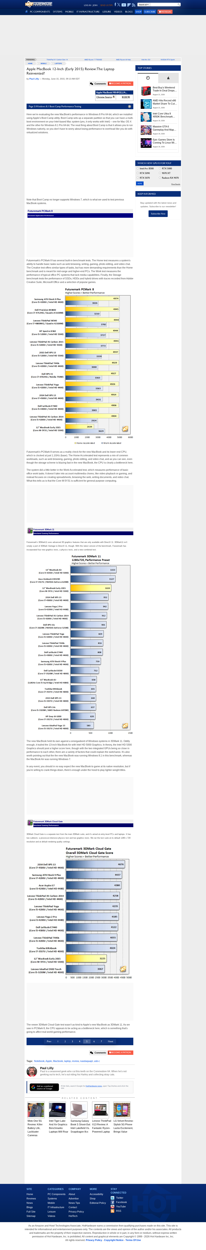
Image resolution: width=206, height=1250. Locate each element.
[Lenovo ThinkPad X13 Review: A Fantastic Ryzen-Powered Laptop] (100, 1110)
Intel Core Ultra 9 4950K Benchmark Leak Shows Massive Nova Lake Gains (164, 115)
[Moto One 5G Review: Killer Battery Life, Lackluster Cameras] (36, 1110)
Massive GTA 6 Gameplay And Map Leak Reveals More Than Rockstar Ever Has (163, 128)
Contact (73, 1207)
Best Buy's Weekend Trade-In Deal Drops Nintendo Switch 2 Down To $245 (164, 89)
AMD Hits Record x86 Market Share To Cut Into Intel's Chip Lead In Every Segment (164, 102)
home (30, 63)
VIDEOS (118, 11)
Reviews (31, 1198)
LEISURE (107, 11)
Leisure (52, 1211)
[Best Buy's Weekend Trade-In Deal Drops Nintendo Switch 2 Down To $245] (146, 91)
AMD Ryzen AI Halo (123, 59)
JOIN (95, 5)
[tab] (148, 78)
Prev (49, 1041)
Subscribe (149, 11)
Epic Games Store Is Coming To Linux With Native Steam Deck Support (164, 141)
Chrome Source (104, 97)
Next (110, 1041)
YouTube (121, 1206)
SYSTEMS (57, 11)
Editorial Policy (98, 1203)
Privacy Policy (76, 1211)
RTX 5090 (144, 173)
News (30, 1203)
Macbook (58, 1061)
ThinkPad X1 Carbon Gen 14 (57, 59)
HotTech (73, 1216)
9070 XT (166, 173)
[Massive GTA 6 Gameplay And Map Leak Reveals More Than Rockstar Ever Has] (146, 130)
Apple (49, 1061)
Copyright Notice (114, 1240)
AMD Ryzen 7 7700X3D (93, 59)
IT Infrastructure (56, 1207)
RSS (118, 1211)
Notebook (39, 1061)
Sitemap (31, 1216)
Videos (51, 1216)
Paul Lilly (47, 1068)
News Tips (74, 1203)
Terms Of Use (133, 1240)
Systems (52, 1198)
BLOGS (129, 11)
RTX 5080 (166, 168)
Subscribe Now (158, 213)
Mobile (44, 63)
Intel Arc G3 (145, 59)
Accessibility (96, 1194)
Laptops (58, 63)
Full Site (31, 1211)
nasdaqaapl (86, 1061)
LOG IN (87, 5)
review (75, 1061)
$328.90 (126, 97)
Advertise (74, 1198)
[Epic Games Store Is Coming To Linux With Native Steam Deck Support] (146, 143)
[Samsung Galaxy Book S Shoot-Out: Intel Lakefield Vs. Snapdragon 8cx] (79, 1110)
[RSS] (133, 5)
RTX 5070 (144, 177)
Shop (138, 11)
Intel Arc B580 (146, 168)
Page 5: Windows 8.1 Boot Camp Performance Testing (55, 106)
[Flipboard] (129, 5)
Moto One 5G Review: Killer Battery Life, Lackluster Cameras (35, 1128)
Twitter (119, 1198)
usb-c (97, 1061)
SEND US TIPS (106, 5)
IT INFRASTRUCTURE (88, 11)
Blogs (30, 1207)
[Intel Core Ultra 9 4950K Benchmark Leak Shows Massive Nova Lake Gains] (146, 117)
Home (30, 1194)
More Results (175, 184)
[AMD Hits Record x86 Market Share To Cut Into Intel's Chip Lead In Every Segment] (146, 104)
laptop (67, 1061)
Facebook (121, 1202)
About (72, 1194)
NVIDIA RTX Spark (168, 59)
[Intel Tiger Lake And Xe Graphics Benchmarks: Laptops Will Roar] (57, 1110)
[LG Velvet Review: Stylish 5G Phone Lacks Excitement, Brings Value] (122, 1110)
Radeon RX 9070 (170, 177)
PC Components (56, 1194)
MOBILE (69, 11)
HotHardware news (94, 1086)
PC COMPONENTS (40, 11)
